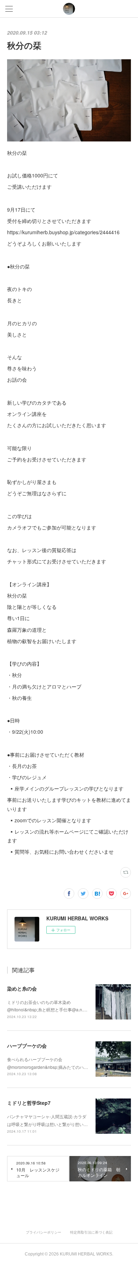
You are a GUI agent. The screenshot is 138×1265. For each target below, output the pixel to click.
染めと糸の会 (22, 988)
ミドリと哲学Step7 (29, 1102)
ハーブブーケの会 (27, 1045)
